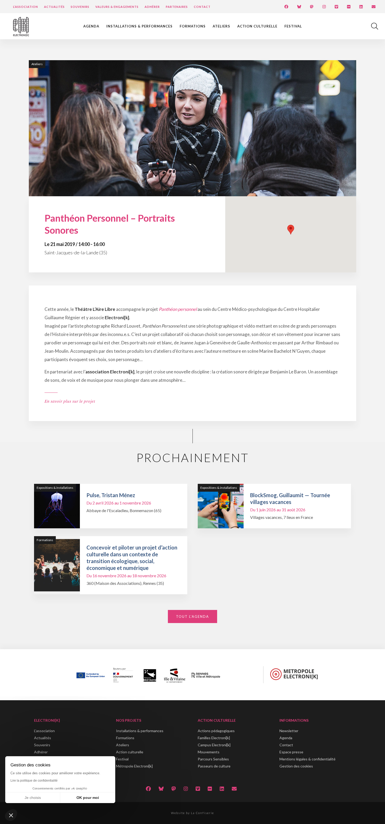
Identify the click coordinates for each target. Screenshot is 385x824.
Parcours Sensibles (213, 759)
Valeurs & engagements (117, 6)
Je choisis (33, 797)
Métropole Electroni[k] (134, 766)
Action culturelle (257, 26)
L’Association (25, 6)
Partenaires (177, 6)
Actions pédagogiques (216, 730)
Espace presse (291, 752)
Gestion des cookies (296, 766)
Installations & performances (139, 26)
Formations (193, 26)
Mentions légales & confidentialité (307, 759)
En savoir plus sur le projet (70, 401)
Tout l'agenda (192, 616)
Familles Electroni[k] (214, 738)
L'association (44, 730)
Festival (293, 26)
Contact (202, 6)
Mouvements (208, 752)
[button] (11, 815)
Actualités (54, 6)
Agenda (91, 26)
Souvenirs (80, 6)
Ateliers (221, 26)
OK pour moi (87, 797)
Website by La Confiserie (192, 813)
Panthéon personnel (178, 309)
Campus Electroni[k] (214, 745)
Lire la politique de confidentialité (34, 780)
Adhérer (152, 6)
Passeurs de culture (214, 766)
